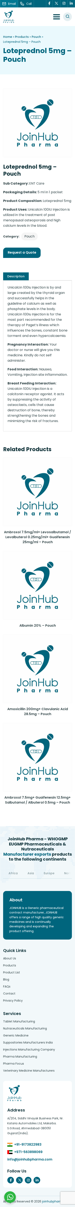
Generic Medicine (16, 1035)
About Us (9, 958)
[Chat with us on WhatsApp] (10, 1197)
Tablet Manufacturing (19, 1021)
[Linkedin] (71, 3)
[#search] (67, 16)
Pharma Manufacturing (20, 1056)
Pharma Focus (13, 1063)
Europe (49, 873)
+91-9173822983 (27, 1144)
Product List (11, 972)
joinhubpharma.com (57, 1201)
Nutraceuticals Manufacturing (25, 1028)
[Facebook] (49, 3)
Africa (13, 873)
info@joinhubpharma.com (29, 1159)
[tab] (16, 276)
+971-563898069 (28, 1152)
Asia (31, 873)
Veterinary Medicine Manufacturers (29, 1071)
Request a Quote (22, 252)
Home (7, 37)
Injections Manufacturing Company (29, 1049)
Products (22, 37)
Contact (9, 993)
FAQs (6, 986)
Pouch (36, 37)
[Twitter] (56, 3)
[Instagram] (64, 3)
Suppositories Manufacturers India (28, 1042)
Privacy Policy (13, 1000)
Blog (6, 979)
